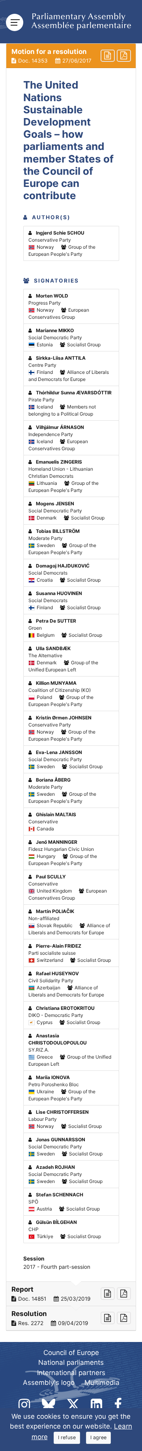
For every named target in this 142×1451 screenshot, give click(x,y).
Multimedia (102, 1382)
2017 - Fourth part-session (56, 1267)
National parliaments (71, 1362)
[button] (71, 56)
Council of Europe (71, 1353)
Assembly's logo (49, 1382)
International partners (71, 1373)
